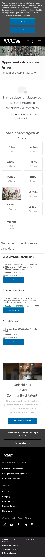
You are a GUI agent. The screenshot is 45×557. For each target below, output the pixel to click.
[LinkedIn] (25, 524)
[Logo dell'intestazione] (12, 41)
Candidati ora (13, 280)
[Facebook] (18, 524)
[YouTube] (11, 524)
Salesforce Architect (13, 291)
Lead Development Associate (18, 257)
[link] (22, 455)
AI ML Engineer (11, 321)
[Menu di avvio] (39, 41)
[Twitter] (4, 524)
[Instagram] (32, 524)
